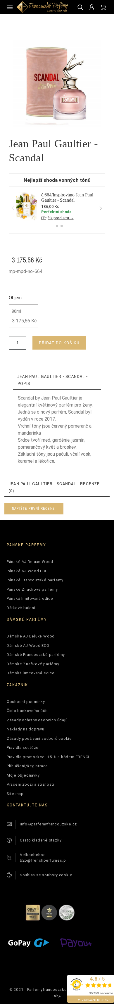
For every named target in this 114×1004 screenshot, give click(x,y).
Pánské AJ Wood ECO (27, 570)
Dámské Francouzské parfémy (36, 654)
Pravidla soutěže (23, 747)
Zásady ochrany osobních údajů (37, 720)
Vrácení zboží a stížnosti (30, 784)
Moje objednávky (23, 775)
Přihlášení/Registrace (27, 765)
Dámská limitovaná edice (31, 673)
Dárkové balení (21, 607)
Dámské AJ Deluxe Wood (31, 636)
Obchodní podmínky (26, 701)
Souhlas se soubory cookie (46, 874)
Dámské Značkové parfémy (33, 663)
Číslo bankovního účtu (28, 710)
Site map (15, 793)
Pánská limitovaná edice (30, 598)
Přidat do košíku (59, 343)
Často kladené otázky (41, 840)
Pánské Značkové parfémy (32, 589)
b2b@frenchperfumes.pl (43, 860)
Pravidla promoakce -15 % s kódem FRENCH (49, 756)
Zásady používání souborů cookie (39, 738)
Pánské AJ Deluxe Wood (30, 561)
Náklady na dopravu (25, 729)
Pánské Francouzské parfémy (35, 580)
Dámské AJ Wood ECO (28, 645)
